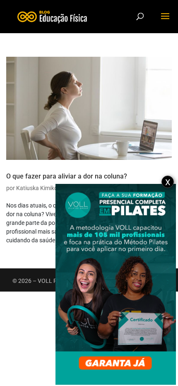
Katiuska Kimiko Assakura (49, 188)
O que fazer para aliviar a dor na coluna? (66, 176)
